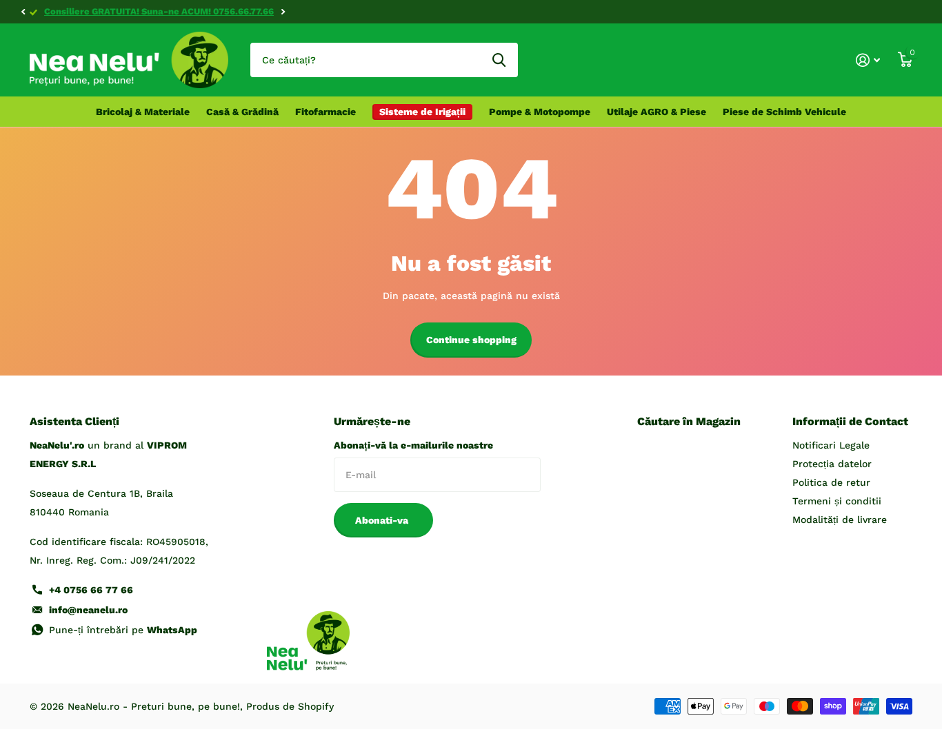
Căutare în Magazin (689, 421)
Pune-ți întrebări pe (123, 629)
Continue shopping (471, 339)
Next (283, 12)
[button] (23, 11)
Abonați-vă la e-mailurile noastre (413, 445)
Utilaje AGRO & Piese (656, 111)
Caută (499, 60)
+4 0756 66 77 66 (91, 589)
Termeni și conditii (836, 500)
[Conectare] (868, 60)
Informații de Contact (850, 421)
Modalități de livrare (839, 519)
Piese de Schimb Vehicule (784, 111)
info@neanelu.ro (88, 609)
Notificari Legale (831, 445)
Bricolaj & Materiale (143, 111)
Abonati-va (383, 520)
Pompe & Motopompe (539, 111)
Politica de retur (831, 482)
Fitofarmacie (325, 111)
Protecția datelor (832, 463)
